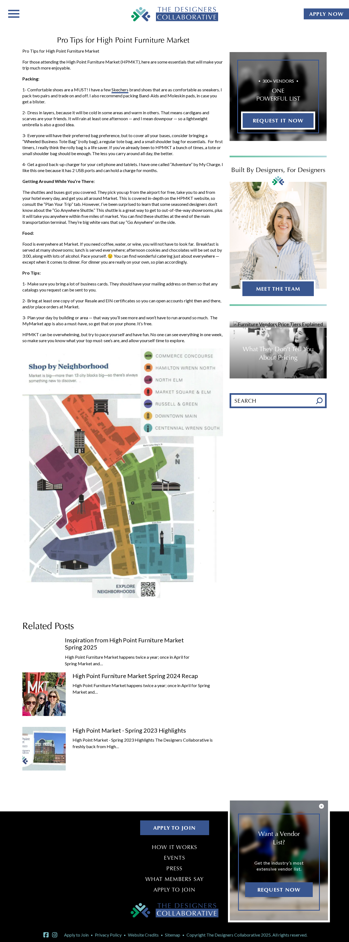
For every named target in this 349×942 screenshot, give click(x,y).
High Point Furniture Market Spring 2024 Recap (135, 675)
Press (174, 868)
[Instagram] (54, 935)
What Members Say (174, 879)
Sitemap (172, 934)
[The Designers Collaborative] (174, 14)
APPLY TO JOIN (174, 827)
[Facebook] (46, 935)
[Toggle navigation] (13, 13)
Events (174, 857)
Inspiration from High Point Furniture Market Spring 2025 (124, 644)
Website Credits (143, 934)
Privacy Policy (108, 934)
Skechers (120, 89)
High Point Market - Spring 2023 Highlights (129, 730)
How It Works (174, 847)
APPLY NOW (326, 13)
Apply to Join (174, 889)
